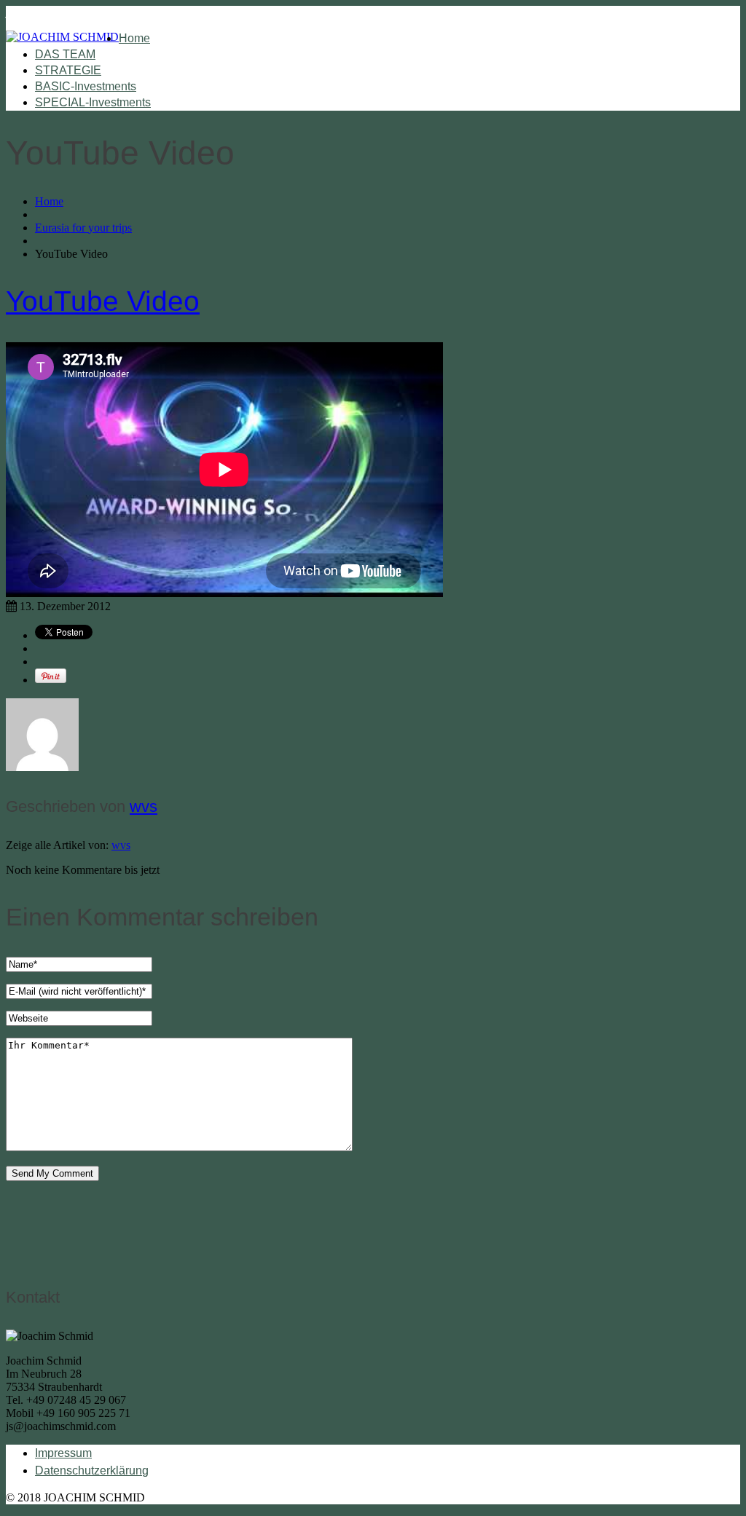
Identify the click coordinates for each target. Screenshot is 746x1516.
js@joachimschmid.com (61, 12)
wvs (143, 806)
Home (134, 38)
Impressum (63, 1453)
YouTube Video (103, 301)
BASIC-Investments (85, 86)
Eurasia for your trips (83, 227)
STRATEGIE (68, 70)
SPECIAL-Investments (93, 102)
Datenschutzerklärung (92, 1470)
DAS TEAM (65, 54)
